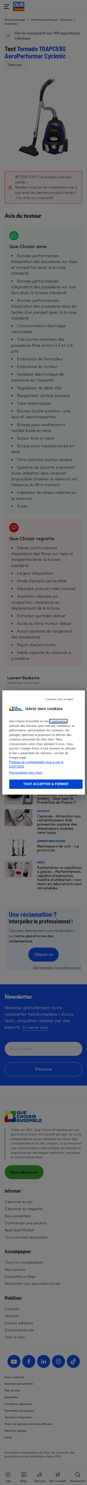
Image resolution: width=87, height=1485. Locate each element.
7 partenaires (58, 721)
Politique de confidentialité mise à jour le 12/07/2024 (36, 764)
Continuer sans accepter (59, 699)
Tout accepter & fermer (45, 784)
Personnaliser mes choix (25, 772)
